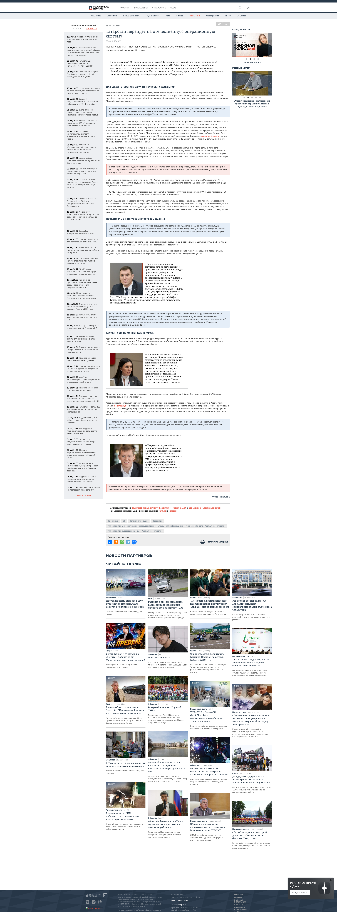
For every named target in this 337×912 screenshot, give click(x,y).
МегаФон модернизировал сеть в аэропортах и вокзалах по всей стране (83, 379)
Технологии (194, 15)
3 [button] (254, 59)
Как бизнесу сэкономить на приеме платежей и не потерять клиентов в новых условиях (252, 610)
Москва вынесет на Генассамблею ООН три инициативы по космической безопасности (81, 202)
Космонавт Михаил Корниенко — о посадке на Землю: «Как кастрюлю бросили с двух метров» (83, 183)
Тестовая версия (178, 904)
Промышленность (131, 15)
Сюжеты (174, 8)
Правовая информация (240, 901)
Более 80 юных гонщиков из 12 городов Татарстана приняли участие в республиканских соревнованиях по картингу (208, 662)
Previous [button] (234, 45)
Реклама (238, 897)
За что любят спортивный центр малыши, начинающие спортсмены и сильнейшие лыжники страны (251, 840)
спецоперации (120, 405)
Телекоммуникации (139, 521)
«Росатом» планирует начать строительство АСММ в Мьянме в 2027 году (82, 261)
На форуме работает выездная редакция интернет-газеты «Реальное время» (208, 720)
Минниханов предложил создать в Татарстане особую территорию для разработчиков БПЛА (82, 284)
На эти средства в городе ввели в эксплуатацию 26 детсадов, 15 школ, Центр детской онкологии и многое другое (167, 771)
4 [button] (258, 59)
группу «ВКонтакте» (161, 507)
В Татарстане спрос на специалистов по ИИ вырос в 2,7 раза (83, 328)
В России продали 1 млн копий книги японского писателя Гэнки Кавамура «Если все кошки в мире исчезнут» (167, 662)
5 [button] (260, 97)
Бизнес (179, 15)
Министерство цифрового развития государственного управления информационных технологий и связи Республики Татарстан (166, 526)
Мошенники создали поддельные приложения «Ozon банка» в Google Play (82, 171)
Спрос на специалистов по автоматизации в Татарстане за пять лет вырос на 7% (83, 90)
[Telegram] (128, 542)
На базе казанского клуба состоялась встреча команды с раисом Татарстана (209, 607)
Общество (241, 15)
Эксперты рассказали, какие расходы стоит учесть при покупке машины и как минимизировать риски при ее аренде (168, 609)
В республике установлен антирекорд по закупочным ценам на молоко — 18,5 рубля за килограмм (124, 821)
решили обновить (210, 136)
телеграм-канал (140, 507)
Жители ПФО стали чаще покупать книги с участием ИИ (82, 317)
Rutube (162, 510)
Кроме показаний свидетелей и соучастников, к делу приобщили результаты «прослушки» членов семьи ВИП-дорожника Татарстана (250, 726)
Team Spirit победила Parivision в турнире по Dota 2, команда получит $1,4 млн (82, 74)
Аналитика (96, 15)
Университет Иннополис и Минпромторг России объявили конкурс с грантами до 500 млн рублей (83, 216)
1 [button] (246, 59)
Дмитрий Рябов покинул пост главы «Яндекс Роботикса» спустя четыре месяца (82, 112)
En (248, 7)
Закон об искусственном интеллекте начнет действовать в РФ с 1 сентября (83, 101)
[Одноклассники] (226, 24)
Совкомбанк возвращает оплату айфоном (80, 232)
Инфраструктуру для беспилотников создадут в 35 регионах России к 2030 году (82, 306)
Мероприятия (212, 15)
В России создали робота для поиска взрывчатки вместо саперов (81, 339)
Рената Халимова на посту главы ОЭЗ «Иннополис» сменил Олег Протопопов (82, 123)
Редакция (238, 894)
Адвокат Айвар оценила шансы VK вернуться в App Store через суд (83, 160)
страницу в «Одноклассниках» (205, 507)
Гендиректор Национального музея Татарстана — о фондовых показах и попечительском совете (165, 829)
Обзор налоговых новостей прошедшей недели (125, 607)
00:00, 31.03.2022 (113, 41)
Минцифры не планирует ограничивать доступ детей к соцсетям (82, 431)
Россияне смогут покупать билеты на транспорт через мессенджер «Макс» (81, 441)
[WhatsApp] (122, 542)
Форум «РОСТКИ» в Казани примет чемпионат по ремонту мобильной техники (81, 479)
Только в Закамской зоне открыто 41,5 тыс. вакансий (125, 767)
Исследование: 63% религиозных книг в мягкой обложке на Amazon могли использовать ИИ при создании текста (83, 51)
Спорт (228, 15)
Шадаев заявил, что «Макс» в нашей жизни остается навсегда (82, 420)
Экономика (112, 15)
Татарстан (157, 521)
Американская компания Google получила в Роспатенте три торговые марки (81, 295)
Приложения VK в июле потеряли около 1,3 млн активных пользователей (83, 349)
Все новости (91, 28)
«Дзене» (172, 510)
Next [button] (270, 45)
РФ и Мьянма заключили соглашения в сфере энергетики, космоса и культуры (81, 271)
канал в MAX (179, 507)
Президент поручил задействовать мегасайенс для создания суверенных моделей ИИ (83, 398)
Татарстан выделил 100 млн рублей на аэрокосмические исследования (83, 409)
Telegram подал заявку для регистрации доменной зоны (83, 240)
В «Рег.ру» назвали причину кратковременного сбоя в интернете (83, 250)
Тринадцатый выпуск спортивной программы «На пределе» (125, 660)
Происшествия (239, 712)
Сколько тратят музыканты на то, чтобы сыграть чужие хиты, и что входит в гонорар (209, 776)
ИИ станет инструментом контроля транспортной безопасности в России (81, 135)
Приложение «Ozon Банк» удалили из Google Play (81, 359)
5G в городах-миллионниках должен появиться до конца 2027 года (82, 39)
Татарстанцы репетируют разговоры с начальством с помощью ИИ (80, 63)
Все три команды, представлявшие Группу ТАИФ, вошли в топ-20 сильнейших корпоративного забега (251, 784)
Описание (238, 905)
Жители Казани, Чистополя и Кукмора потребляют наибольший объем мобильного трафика (82, 467)
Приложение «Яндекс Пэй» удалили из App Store (82, 388)
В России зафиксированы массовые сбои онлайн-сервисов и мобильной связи (81, 454)
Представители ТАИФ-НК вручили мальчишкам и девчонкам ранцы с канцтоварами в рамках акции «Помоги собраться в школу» (166, 715)
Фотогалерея (141, 8)
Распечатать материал (217, 542)
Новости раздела (83, 495)
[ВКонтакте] (219, 24)
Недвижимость (153, 15)
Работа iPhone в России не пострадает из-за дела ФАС (83, 488)
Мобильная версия (179, 900)
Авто (168, 15)
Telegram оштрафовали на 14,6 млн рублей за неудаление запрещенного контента (83, 368)
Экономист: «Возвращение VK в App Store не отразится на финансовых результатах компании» (82, 148)
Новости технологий (83, 25)
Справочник (159, 8)
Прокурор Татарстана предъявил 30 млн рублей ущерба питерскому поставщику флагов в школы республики (125, 715)
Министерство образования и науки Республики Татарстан (135, 531)
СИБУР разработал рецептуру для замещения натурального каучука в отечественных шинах (207, 832)
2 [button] (250, 59)
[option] (252, 45)
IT (124, 521)
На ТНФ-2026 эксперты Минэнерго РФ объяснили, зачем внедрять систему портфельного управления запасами (250, 667)
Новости (125, 8)
